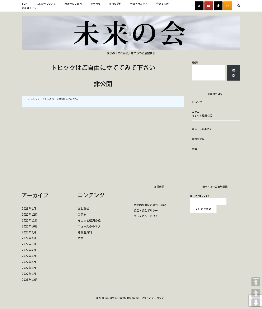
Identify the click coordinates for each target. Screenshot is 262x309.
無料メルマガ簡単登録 (215, 186)
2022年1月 (29, 274)
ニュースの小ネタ (202, 129)
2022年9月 (29, 232)
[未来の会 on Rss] (227, 5)
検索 (195, 62)
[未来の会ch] (208, 5)
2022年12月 (30, 214)
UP (255, 293)
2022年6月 (29, 244)
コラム (195, 112)
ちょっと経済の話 (202, 115)
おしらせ (197, 102)
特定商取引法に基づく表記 (150, 205)
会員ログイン (29, 7)
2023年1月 (29, 208)
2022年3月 (29, 262)
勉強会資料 (198, 139)
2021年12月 (30, 280)
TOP (255, 281)
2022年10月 (30, 226)
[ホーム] (131, 48)
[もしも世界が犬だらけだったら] (218, 5)
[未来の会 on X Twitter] (199, 5)
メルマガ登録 (203, 209)
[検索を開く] (238, 5)
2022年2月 (29, 268)
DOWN (255, 302)
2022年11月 (30, 220)
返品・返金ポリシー (146, 210)
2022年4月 (29, 256)
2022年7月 (29, 238)
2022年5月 (29, 250)
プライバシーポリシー (147, 216)
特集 (194, 149)
